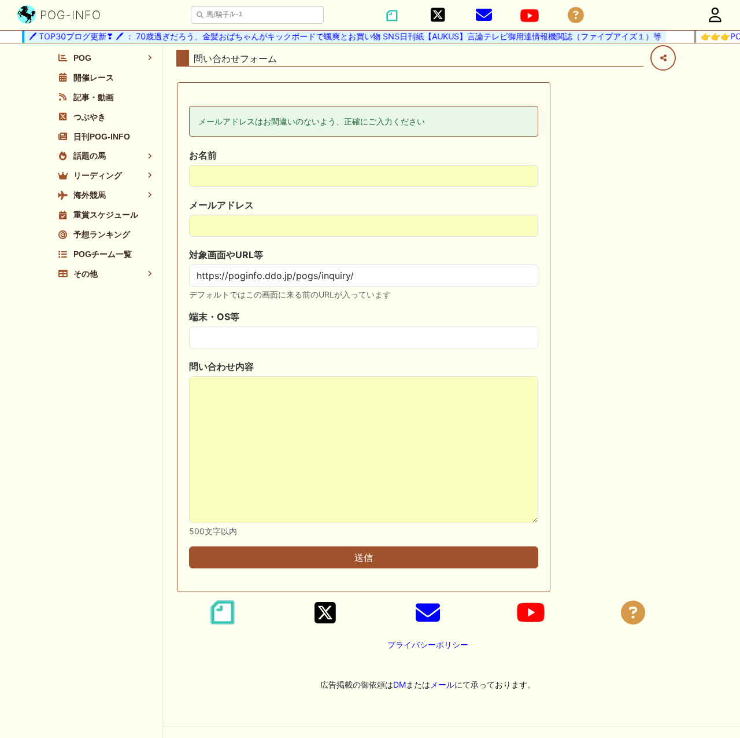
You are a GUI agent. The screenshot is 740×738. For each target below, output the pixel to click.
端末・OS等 (214, 316)
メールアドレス (221, 205)
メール (442, 684)
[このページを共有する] (663, 58)
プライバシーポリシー (427, 644)
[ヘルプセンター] (576, 15)
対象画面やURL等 (226, 254)
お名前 (203, 155)
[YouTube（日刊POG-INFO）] (529, 15)
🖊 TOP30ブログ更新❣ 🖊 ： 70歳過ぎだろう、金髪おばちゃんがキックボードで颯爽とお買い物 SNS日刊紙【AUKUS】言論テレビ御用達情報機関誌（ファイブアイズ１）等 (340, 36)
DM (399, 684)
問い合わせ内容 (221, 366)
